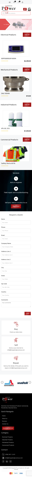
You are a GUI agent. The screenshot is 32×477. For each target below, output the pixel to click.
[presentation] (2, 382)
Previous (2, 24)
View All (27, 35)
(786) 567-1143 (10, 454)
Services (4, 421)
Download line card (8, 428)
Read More (16, 206)
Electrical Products (7, 437)
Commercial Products (8, 445)
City (2, 268)
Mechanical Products (8, 442)
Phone (3, 227)
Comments (4, 300)
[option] (16, 86)
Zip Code (4, 284)
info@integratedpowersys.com (14, 458)
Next (30, 24)
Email (3, 235)
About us (4, 418)
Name (3, 219)
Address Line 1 (6, 251)
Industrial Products (7, 440)
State (3, 276)
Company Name (6, 243)
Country (3, 292)
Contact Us (5, 424)
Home (4, 416)
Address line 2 (6, 259)
